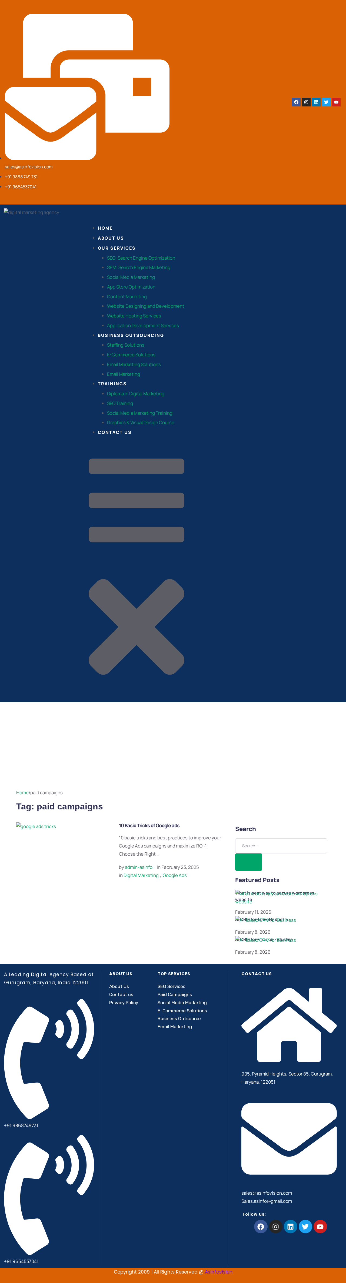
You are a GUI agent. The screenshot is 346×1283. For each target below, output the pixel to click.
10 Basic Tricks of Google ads (149, 825)
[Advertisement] (173, 742)
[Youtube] (336, 102)
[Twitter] (326, 102)
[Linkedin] (316, 102)
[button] (136, 572)
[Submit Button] (248, 862)
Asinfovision (218, 1272)
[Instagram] (306, 102)
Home (22, 792)
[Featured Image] (36, 826)
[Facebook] (296, 102)
